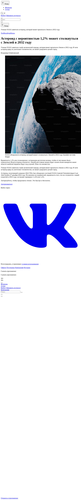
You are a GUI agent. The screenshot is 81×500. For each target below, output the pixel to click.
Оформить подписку (13, 15)
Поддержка (11, 268)
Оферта (3, 268)
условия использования (30, 264)
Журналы (8, 7)
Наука (12, 33)
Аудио (7, 9)
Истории (27, 268)
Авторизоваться (6, 184)
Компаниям (19, 268)
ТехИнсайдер (5, 33)
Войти (3, 15)
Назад (6, 4)
